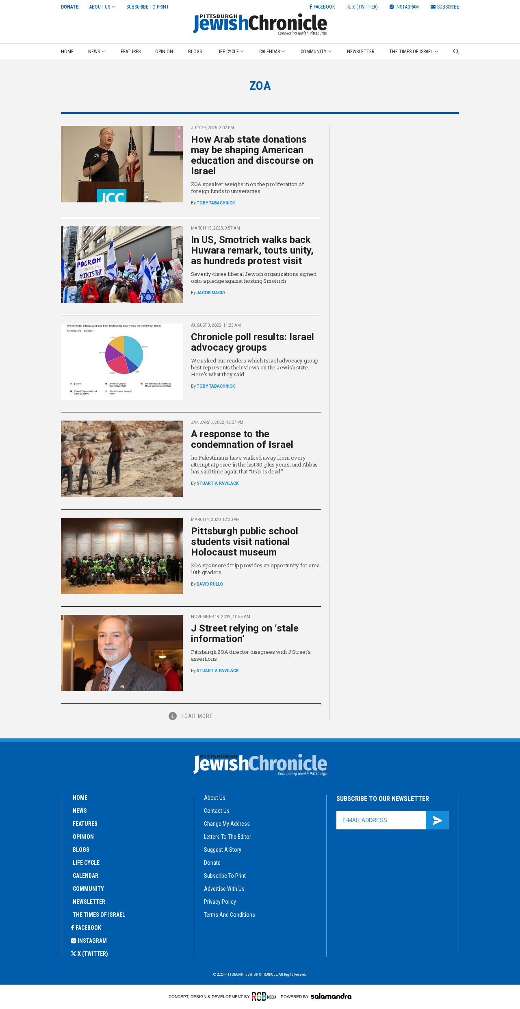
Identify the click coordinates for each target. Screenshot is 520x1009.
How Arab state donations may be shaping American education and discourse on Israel (252, 155)
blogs (81, 849)
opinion (83, 836)
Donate (70, 7)
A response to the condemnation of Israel (242, 439)
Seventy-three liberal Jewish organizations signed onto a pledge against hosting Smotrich (253, 277)
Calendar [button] (269, 51)
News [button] (94, 51)
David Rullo (210, 584)
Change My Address (227, 823)
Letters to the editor (227, 836)
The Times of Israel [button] (411, 51)
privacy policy (220, 901)
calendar (85, 875)
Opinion (164, 51)
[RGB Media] (265, 996)
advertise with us (224, 888)
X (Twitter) (93, 953)
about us (214, 797)
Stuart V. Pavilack (217, 483)
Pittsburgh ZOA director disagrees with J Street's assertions (250, 655)
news (80, 810)
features (85, 823)
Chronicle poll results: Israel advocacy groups (252, 342)
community (88, 888)
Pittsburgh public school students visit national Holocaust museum (244, 541)
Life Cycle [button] (228, 51)
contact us (217, 810)
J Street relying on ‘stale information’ (245, 633)
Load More (197, 716)
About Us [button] (99, 7)
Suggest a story (222, 849)
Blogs (195, 51)
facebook (88, 927)
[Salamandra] (331, 996)
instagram (92, 940)
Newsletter (360, 51)
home (80, 797)
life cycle (86, 862)
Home (67, 51)
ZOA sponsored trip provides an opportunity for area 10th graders (255, 569)
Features (131, 51)
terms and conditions (229, 914)
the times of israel (99, 914)
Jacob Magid (211, 293)
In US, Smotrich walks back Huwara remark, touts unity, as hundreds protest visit (252, 250)
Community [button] (314, 51)
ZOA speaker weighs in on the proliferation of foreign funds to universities (247, 187)
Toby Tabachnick (216, 203)
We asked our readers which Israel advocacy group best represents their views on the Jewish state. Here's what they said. (254, 367)
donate (212, 862)
